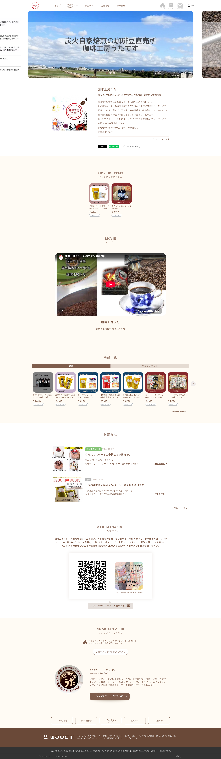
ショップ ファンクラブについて (110, 652)
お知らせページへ (179, 508)
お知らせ (105, 6)
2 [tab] (110, 72)
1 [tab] (107, 72)
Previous (27, 383)
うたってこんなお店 (73, 6)
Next (193, 383)
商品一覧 (89, 6)
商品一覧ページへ (179, 411)
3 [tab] (114, 72)
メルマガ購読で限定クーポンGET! (129, 592)
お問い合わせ (86, 721)
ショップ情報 (62, 721)
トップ (58, 6)
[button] (131, 146)
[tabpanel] (110, 44)
